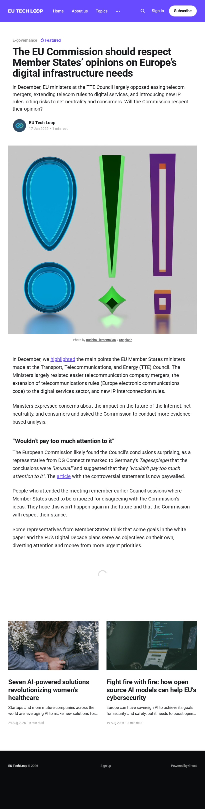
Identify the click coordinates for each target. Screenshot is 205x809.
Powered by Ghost (184, 766)
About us (80, 11)
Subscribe (183, 10)
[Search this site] (143, 11)
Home (58, 11)
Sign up (105, 766)
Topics (102, 11)
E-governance (24, 40)
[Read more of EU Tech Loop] (19, 126)
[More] (118, 11)
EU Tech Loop (42, 122)
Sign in (158, 10)
